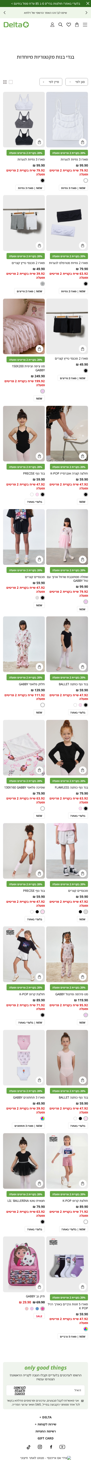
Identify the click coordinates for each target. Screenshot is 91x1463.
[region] (8, 82)
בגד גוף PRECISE (34, 473)
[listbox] (85, 180)
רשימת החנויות (45, 1431)
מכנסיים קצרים (35, 577)
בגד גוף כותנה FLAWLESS (71, 787)
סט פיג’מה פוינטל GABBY (71, 994)
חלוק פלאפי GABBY (32, 684)
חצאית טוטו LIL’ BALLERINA (26, 1201)
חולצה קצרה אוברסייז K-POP (69, 473)
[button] (77, 25)
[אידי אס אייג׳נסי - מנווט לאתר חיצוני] (45, 1458)
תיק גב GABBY (35, 1296)
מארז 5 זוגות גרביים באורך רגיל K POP (68, 1306)
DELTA (46, 1417)
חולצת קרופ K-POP (32, 994)
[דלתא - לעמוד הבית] (16, 25)
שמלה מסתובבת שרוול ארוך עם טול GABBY (67, 579)
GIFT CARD (46, 1438)
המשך (4, 12)
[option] (85, 180)
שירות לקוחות (46, 1424)
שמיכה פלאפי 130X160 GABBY (24, 787)
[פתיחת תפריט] (85, 25)
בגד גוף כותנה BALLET (73, 684)
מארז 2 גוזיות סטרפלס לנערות (68, 263)
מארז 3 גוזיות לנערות (74, 159)
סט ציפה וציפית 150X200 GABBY (28, 368)
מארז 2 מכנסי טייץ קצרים (28, 263)
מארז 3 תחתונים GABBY (29, 1097)
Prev (86, 12)
